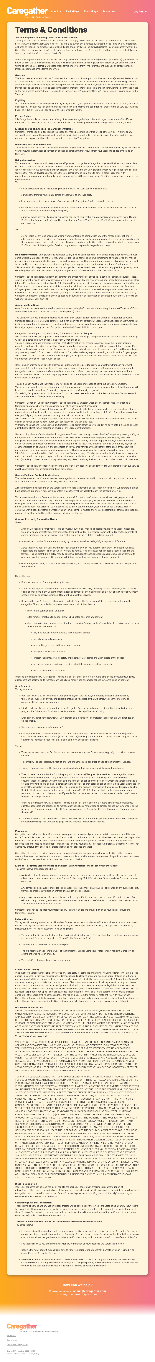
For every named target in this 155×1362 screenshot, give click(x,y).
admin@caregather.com (27, 1189)
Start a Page (91, 11)
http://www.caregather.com (29, 43)
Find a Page (72, 11)
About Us (56, 11)
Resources (108, 11)
